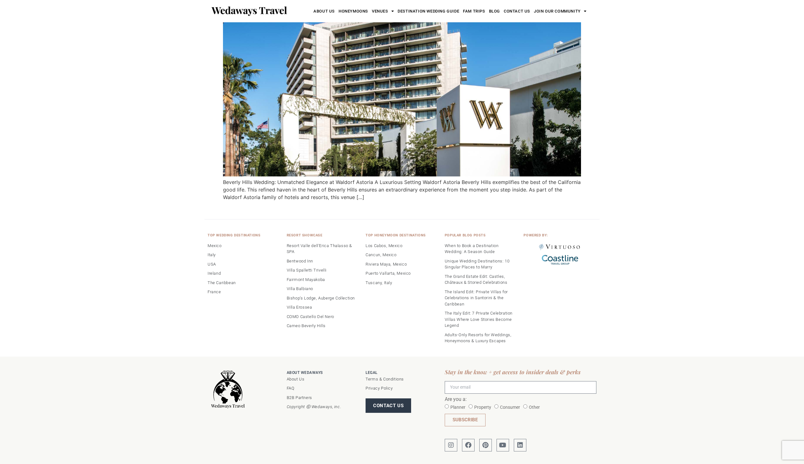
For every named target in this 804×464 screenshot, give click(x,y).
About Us (324, 11)
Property (482, 406)
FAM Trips (474, 11)
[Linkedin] (520, 445)
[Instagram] (451, 445)
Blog (494, 11)
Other (534, 406)
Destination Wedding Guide (428, 11)
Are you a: (456, 399)
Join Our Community (557, 11)
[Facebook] (468, 445)
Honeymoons (353, 11)
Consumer (510, 406)
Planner (457, 406)
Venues (380, 11)
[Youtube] (503, 445)
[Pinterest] (485, 445)
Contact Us (517, 11)
